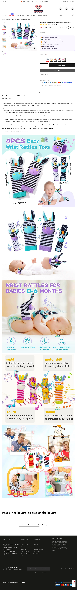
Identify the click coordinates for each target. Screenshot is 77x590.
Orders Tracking (24, 544)
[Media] (34, 48)
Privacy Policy (36, 551)
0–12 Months (50, 85)
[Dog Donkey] (59, 60)
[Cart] (72, 8)
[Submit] (73, 15)
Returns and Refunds (38, 549)
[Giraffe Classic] (55, 60)
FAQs (22, 546)
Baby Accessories (58, 85)
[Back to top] (73, 585)
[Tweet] (70, 27)
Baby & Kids (12, 15)
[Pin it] (73, 27)
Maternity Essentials (43, 15)
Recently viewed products (50, 525)
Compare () (65, 1)
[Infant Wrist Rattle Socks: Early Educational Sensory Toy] (4, 33)
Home (5, 15)
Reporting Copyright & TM (25, 554)
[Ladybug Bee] (64, 60)
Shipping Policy (36, 546)
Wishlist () (71, 1)
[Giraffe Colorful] (51, 60)
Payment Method (25, 551)
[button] (9, 36)
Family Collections (31, 15)
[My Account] (66, 8)
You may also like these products (29, 525)
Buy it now (57, 70)
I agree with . (39, 572)
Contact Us (23, 549)
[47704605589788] (22, 36)
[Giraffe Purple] (47, 60)
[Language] (60, 8)
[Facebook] (3, 1)
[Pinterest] (6, 1)
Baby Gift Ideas (21, 15)
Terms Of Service (37, 553)
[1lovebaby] (38, 9)
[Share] (67, 27)
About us (35, 544)
